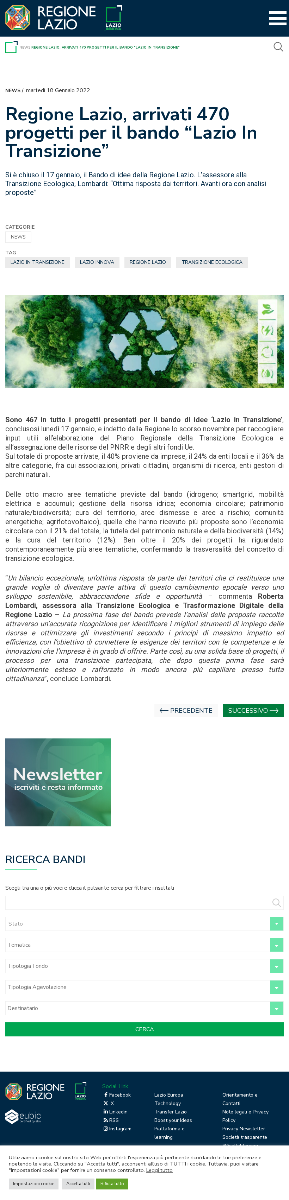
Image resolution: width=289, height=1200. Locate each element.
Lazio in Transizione (37, 262)
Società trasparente (244, 1137)
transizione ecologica (212, 262)
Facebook (120, 1095)
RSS (114, 1120)
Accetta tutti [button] (78, 1184)
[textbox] (144, 924)
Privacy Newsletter (243, 1128)
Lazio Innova (97, 262)
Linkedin (118, 1112)
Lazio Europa (168, 1095)
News (24, 47)
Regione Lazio (148, 262)
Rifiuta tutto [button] (112, 1184)
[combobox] (144, 924)
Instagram (120, 1128)
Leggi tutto (159, 1170)
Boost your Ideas (173, 1120)
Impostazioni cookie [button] (33, 1184)
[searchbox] (136, 945)
